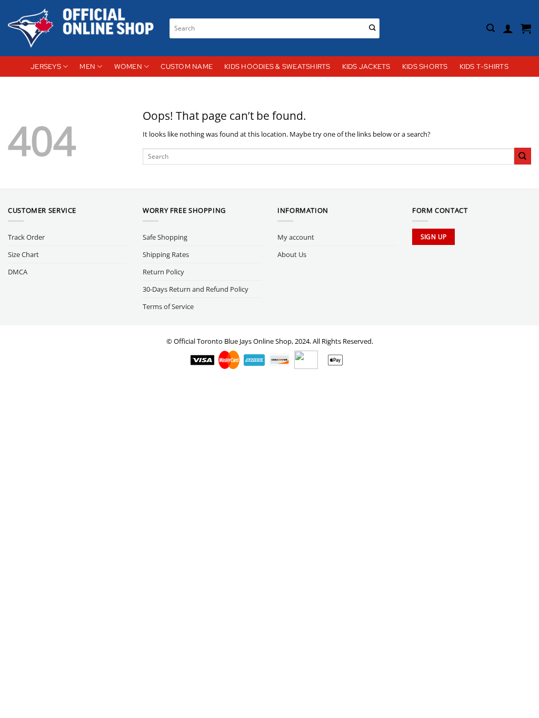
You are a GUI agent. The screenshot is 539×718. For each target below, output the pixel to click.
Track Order (26, 237)
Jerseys (46, 66)
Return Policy (163, 271)
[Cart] (526, 28)
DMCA (17, 271)
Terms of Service (168, 306)
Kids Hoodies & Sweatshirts (277, 66)
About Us (291, 254)
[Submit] (372, 28)
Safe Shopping (165, 237)
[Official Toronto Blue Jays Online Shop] (81, 28)
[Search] (490, 28)
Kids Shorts (425, 66)
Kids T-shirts (484, 66)
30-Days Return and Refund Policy (195, 289)
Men (87, 66)
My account (295, 237)
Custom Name (187, 66)
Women (128, 66)
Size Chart (23, 254)
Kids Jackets (366, 66)
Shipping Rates (166, 254)
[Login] (508, 28)
